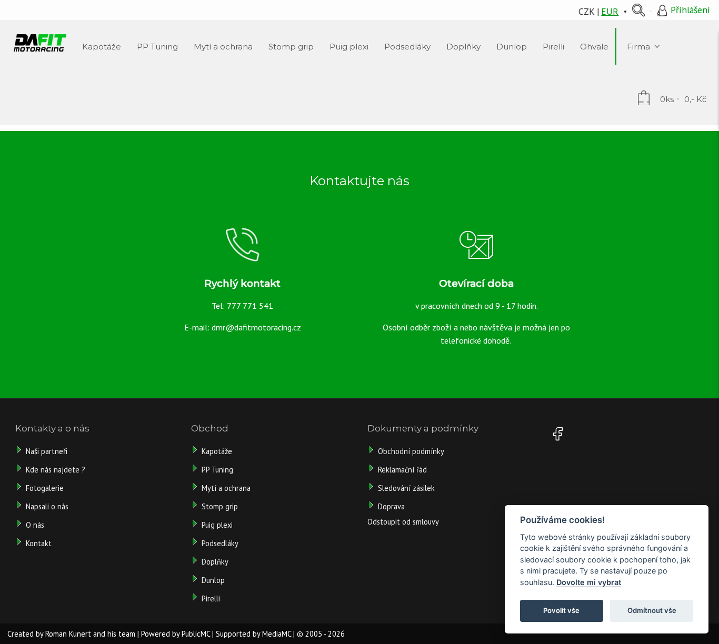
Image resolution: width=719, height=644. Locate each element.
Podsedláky (220, 543)
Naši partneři (46, 451)
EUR (609, 11)
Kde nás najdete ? (55, 470)
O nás (35, 525)
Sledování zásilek (406, 488)
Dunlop (213, 580)
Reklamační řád (402, 470)
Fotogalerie (45, 488)
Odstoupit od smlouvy (403, 522)
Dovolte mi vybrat (588, 582)
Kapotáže (217, 451)
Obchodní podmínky (411, 451)
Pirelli (212, 598)
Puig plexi (217, 525)
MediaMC (276, 634)
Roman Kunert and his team (90, 634)
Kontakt (39, 543)
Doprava (391, 506)
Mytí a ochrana (226, 488)
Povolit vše (561, 610)
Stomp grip (220, 506)
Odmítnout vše (651, 610)
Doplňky (215, 562)
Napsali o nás (47, 506)
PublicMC (196, 634)
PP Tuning (217, 470)
